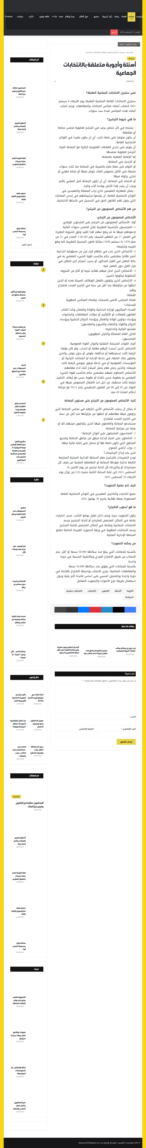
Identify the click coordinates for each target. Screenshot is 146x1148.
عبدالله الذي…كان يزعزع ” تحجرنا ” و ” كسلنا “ (18, 655)
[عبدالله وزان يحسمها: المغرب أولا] (27, 216)
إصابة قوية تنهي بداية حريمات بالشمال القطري (19, 161)
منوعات (20, 16)
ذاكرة (31, 16)
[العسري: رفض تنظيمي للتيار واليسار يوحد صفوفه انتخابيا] (27, 391)
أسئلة (117, 591)
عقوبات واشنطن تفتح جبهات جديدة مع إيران (18, 1035)
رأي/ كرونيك (107, 16)
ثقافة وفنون (44, 16)
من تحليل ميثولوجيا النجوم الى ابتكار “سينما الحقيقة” (18, 724)
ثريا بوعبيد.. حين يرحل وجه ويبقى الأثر (19, 549)
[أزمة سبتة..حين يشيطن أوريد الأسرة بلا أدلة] (35, 687)
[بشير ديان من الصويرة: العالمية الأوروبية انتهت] (18, 687)
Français (8, 16)
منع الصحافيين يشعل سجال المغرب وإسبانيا (19, 1106)
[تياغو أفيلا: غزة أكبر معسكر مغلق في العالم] (27, 279)
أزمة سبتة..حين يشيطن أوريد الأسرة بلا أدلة (35, 698)
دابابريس (121, 1143)
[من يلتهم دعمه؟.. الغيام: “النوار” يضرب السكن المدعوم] (27, 314)
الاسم (132, 716)
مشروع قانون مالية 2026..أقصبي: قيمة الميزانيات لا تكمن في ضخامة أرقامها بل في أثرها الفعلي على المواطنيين (18, 450)
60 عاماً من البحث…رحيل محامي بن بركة (18, 584)
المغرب (105, 591)
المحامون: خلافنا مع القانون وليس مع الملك (19, 91)
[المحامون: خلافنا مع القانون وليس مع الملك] (27, 75)
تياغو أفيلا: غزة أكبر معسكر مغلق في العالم (18, 295)
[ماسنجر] (84, 610)
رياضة (116, 16)
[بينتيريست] (95, 610)
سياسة (131, 16)
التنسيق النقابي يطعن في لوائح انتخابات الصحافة (19, 1000)
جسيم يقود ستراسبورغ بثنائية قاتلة (18, 196)
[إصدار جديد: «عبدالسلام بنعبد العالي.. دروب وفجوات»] (18, 739)
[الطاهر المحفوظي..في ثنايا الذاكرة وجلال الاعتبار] (27, 495)
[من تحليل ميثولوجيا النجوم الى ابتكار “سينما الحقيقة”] (18, 713)
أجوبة (129, 591)
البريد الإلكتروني (128, 729)
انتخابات (91, 591)
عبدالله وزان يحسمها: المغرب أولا (19, 231)
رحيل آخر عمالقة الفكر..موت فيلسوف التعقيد (36, 750)
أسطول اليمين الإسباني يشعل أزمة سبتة (20, 126)
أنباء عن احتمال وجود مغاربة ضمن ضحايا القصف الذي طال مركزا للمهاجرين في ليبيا (68, 650)
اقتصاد (124, 16)
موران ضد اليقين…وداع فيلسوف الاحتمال (36, 724)
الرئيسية (139, 16)
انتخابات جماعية (73, 591)
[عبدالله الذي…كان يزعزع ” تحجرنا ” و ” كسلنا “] (27, 639)
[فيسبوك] (130, 610)
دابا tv (54, 16)
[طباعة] (60, 610)
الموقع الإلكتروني (86, 729)
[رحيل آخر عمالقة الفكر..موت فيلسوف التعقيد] (35, 739)
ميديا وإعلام (70, 16)
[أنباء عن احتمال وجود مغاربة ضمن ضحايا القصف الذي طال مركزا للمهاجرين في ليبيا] (67, 638)
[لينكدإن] (107, 610)
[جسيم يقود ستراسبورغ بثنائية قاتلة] (27, 181)
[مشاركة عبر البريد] (72, 610)
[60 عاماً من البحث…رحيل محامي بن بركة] (27, 569)
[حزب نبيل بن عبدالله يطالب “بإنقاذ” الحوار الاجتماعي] (124, 639)
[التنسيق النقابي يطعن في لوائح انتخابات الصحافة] (27, 985)
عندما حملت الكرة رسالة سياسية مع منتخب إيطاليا (19, 619)
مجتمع (96, 16)
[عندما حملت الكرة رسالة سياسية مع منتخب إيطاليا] (27, 604)
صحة (61, 16)
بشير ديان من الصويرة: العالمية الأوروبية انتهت (19, 698)
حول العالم (83, 16)
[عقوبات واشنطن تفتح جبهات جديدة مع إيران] (27, 1020)
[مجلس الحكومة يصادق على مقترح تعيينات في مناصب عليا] (95, 640)
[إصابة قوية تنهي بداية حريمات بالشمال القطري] (27, 146)
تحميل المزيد (27, 244)
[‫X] (118, 610)
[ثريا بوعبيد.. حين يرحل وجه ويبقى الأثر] (27, 534)
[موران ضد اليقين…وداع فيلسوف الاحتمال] (35, 713)
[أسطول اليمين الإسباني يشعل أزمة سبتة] (27, 111)
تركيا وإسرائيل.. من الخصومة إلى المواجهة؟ (18, 1070)
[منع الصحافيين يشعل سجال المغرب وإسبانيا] (27, 1090)
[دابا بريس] (73, 4)
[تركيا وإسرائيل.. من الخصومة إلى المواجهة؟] (27, 1055)
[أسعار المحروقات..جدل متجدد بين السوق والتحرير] (27, 353)
